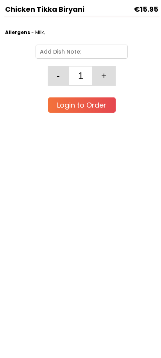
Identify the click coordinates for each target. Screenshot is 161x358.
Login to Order (81, 105)
